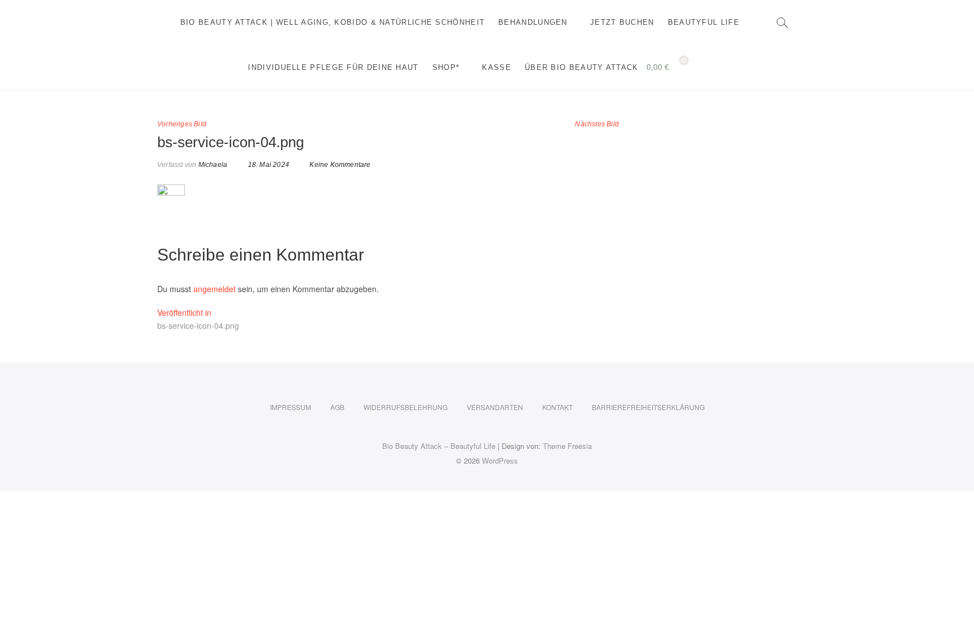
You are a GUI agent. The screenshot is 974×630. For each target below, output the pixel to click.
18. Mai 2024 (267, 165)
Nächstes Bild (597, 124)
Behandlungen (533, 22)
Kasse (496, 67)
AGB (337, 407)
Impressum (290, 407)
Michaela (211, 165)
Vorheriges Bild (181, 124)
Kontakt (557, 407)
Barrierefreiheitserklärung (648, 407)
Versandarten (495, 407)
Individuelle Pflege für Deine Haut (333, 67)
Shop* (446, 67)
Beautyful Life (704, 22)
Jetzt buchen (622, 22)
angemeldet (214, 288)
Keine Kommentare (339, 165)
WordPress (500, 460)
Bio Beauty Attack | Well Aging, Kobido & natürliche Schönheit (332, 22)
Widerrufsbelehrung (406, 407)
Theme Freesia (567, 445)
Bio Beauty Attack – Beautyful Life (438, 445)
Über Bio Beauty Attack (582, 67)
